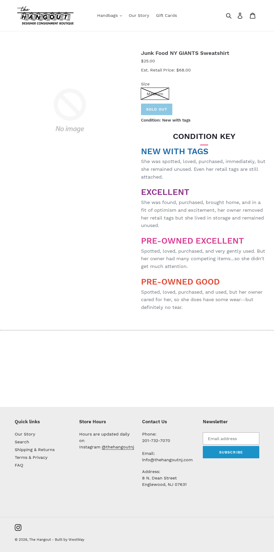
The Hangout (40, 540)
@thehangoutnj (118, 446)
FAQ (19, 465)
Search (22, 441)
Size (145, 83)
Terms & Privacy (31, 457)
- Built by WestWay (68, 540)
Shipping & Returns (35, 449)
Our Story (25, 434)
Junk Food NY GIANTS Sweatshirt (185, 53)
